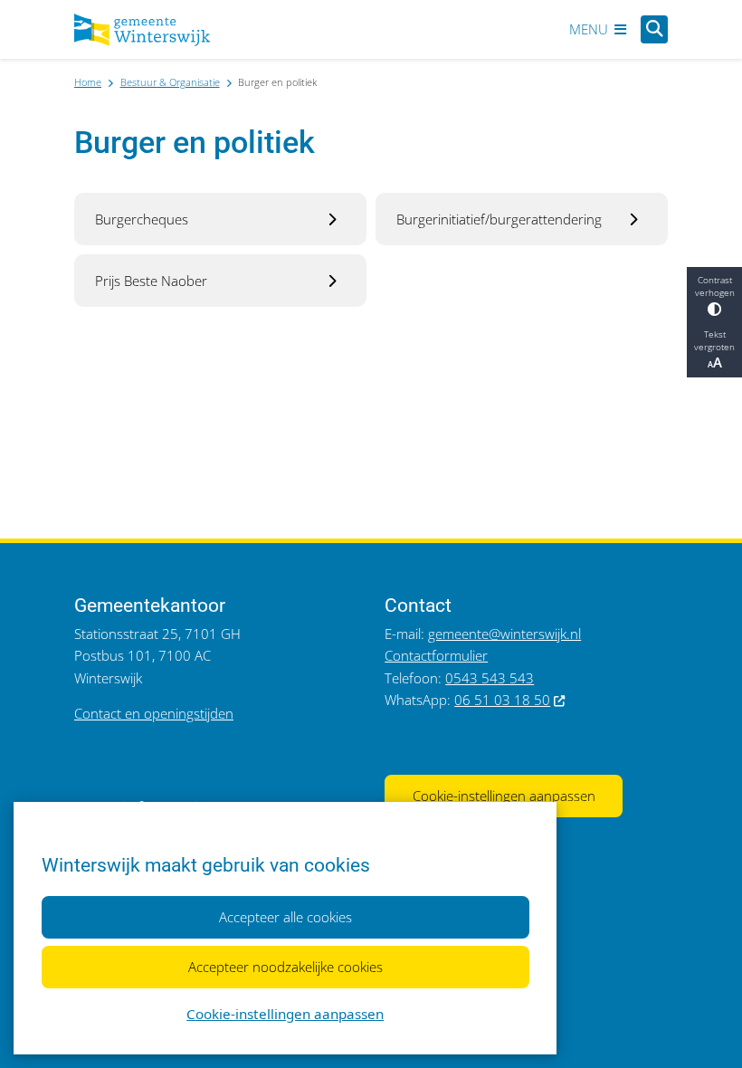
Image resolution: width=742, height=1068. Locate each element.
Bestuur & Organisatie (170, 82)
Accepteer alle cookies (285, 917)
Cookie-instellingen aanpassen (285, 1014)
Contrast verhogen (715, 286)
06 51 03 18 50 (502, 700)
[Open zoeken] (654, 29)
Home (87, 82)
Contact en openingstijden (153, 713)
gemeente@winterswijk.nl (504, 634)
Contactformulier (436, 655)
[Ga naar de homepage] (142, 30)
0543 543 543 (489, 678)
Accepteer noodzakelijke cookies (285, 967)
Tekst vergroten (714, 340)
